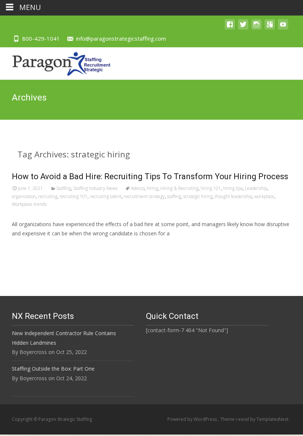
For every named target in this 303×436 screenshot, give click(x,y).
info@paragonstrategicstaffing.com (121, 38)
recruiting (47, 196)
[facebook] (230, 27)
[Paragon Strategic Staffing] (55, 62)
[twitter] (243, 27)
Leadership (256, 188)
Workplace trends (29, 204)
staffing (174, 196)
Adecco (137, 188)
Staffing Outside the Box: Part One (53, 368)
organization (24, 196)
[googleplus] (270, 27)
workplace (264, 196)
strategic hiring (197, 196)
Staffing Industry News (95, 188)
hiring (152, 188)
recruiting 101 (73, 196)
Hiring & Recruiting (179, 188)
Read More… (28, 247)
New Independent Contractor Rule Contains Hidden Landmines (64, 338)
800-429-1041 (41, 38)
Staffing (63, 188)
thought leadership (233, 196)
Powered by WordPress (192, 419)
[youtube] (283, 27)
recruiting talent (106, 196)
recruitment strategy (144, 196)
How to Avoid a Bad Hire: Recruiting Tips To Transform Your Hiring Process (150, 176)
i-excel (243, 419)
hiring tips (233, 188)
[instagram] (256, 27)
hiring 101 (211, 188)
